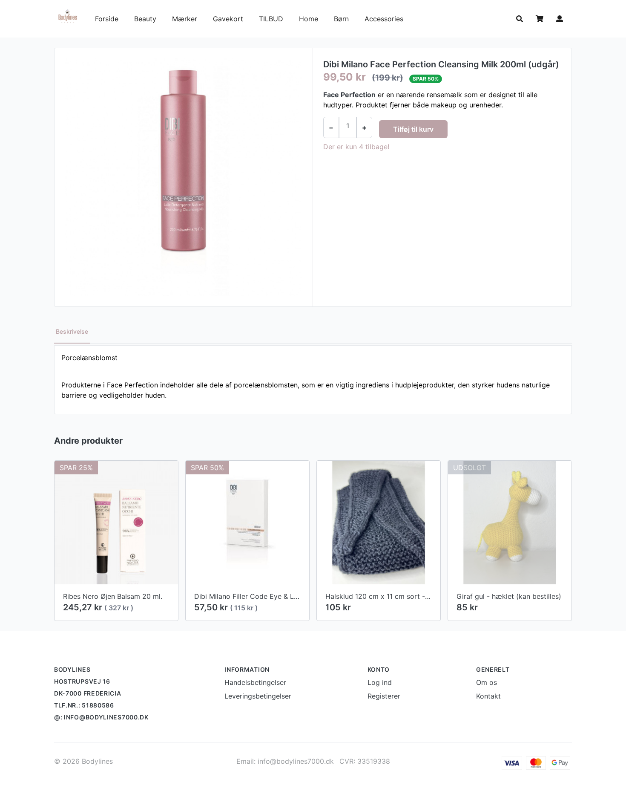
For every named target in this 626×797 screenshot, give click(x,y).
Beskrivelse (72, 331)
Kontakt (488, 696)
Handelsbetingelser (255, 682)
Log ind (380, 682)
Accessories (384, 18)
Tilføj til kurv (413, 129)
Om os (486, 682)
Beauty (145, 18)
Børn (342, 18)
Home (308, 18)
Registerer (384, 696)
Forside (106, 18)
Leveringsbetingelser (257, 696)
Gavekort (229, 18)
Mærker (184, 18)
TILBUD (271, 18)
